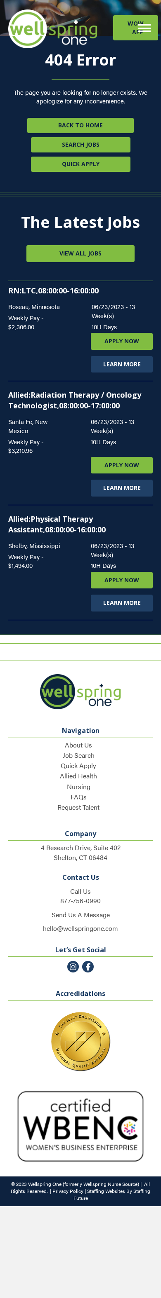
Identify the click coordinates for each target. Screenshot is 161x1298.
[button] (135, 27)
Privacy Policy (67, 1191)
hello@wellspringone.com (80, 928)
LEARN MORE (122, 364)
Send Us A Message (81, 914)
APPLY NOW (121, 341)
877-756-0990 (80, 900)
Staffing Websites (106, 1191)
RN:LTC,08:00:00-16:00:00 (53, 290)
